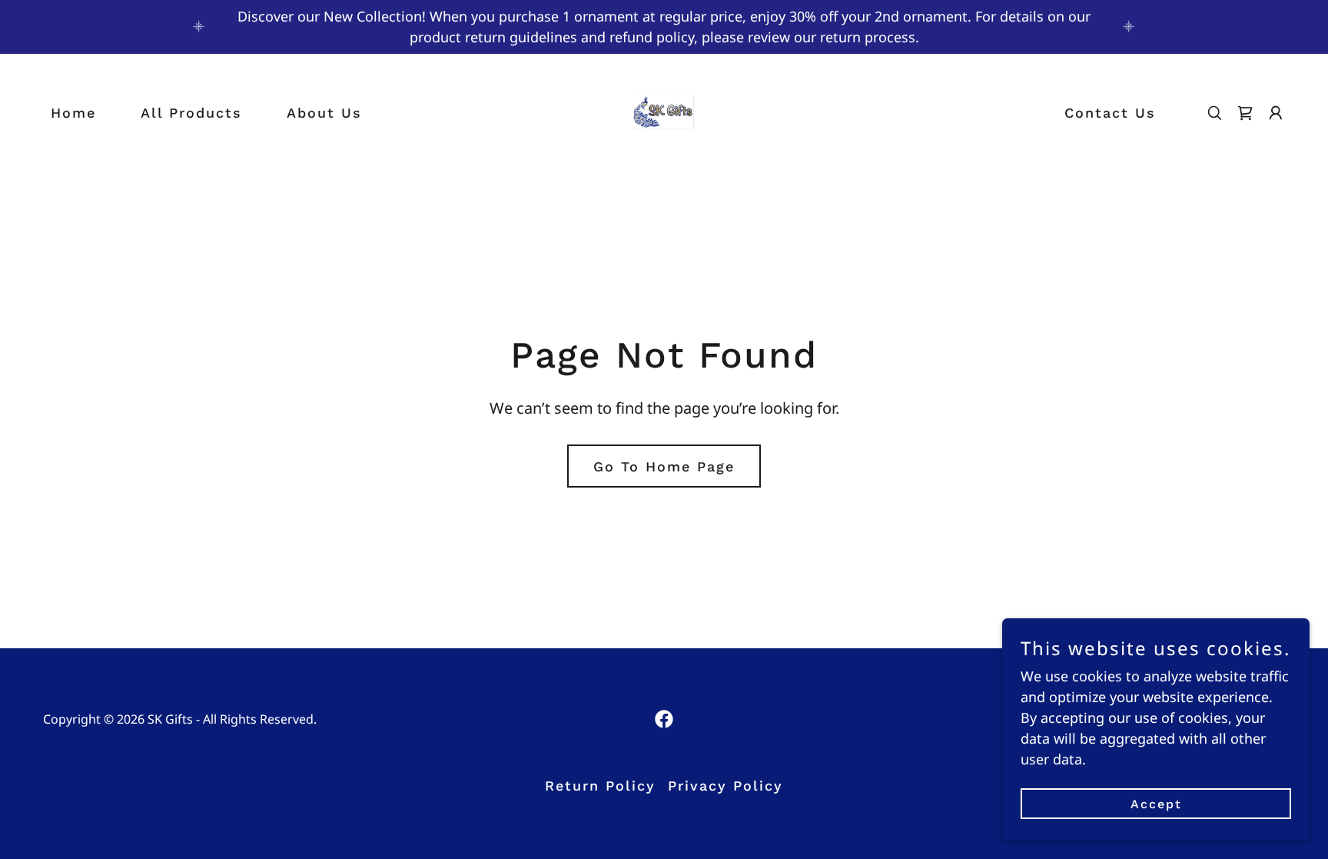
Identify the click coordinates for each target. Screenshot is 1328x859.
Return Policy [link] (600, 785)
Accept (1156, 804)
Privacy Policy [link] (725, 785)
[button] (1275, 113)
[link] (663, 111)
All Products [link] (191, 113)
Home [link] (73, 113)
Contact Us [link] (1110, 113)
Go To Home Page (664, 466)
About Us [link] (324, 113)
